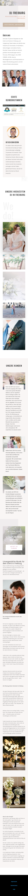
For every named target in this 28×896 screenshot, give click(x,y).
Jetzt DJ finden (14, 547)
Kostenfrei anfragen (14, 24)
